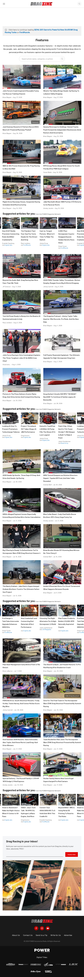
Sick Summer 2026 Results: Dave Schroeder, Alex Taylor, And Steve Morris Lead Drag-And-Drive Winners (20, 742)
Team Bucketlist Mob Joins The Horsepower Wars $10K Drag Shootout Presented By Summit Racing (62, 742)
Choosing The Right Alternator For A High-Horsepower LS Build (48, 621)
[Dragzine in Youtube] (48, 928)
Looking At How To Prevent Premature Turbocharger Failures (11, 429)
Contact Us (27, 935)
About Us (16, 935)
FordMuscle (24, 32)
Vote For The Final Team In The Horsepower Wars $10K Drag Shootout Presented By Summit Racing (62, 703)
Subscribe (72, 854)
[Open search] (79, 4)
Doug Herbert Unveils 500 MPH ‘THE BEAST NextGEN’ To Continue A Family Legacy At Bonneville (59, 397)
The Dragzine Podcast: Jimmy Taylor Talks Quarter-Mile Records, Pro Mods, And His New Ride (61, 319)
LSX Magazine (46, 629)
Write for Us (56, 935)
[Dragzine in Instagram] (42, 928)
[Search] (62, 59)
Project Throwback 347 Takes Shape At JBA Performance (28, 429)
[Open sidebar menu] (4, 3)
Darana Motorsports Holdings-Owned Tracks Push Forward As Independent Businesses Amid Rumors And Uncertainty (62, 130)
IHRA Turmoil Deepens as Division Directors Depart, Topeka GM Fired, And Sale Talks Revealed (60, 478)
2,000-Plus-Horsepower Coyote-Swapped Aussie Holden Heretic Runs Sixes (66, 237)
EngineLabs (8, 245)
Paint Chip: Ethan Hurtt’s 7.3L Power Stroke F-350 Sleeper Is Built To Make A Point (66, 432)
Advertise (68, 935)
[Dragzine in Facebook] (36, 928)
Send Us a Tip (41, 935)
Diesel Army (64, 443)
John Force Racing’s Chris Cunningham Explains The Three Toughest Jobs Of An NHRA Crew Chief (21, 358)
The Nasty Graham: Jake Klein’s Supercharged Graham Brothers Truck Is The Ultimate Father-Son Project (21, 589)
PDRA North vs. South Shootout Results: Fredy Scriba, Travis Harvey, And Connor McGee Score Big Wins (21, 703)
